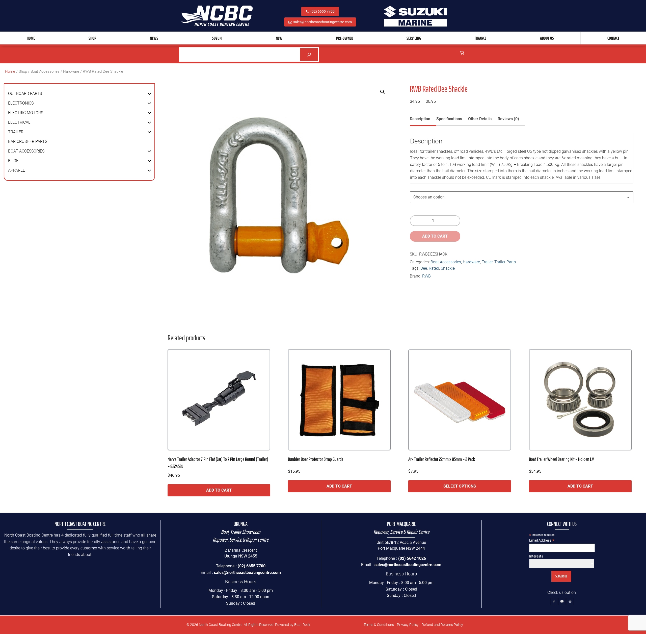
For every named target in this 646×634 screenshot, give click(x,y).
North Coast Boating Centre (220, 625)
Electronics (21, 103)
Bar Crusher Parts (27, 141)
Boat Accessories (45, 71)
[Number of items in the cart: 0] (462, 53)
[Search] (309, 54)
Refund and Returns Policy (442, 625)
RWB (426, 276)
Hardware (71, 71)
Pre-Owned (344, 38)
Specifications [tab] (449, 118)
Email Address (541, 540)
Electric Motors (25, 112)
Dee (423, 268)
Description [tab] (420, 118)
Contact (613, 38)
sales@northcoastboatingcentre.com (322, 22)
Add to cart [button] (219, 490)
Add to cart (435, 236)
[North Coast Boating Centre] (217, 16)
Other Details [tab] (480, 118)
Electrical (19, 122)
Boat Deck (302, 625)
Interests (536, 556)
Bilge (13, 160)
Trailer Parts (505, 262)
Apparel (16, 170)
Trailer (15, 132)
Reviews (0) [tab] (508, 118)
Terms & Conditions (379, 625)
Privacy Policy (408, 625)
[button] (149, 93)
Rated (434, 268)
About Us (547, 38)
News (154, 38)
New (279, 38)
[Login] (451, 54)
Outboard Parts (25, 93)
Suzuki (217, 38)
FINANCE (480, 38)
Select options (459, 486)
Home (31, 38)
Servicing (414, 38)
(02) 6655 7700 (322, 11)
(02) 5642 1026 (412, 558)
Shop (92, 38)
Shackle (448, 268)
